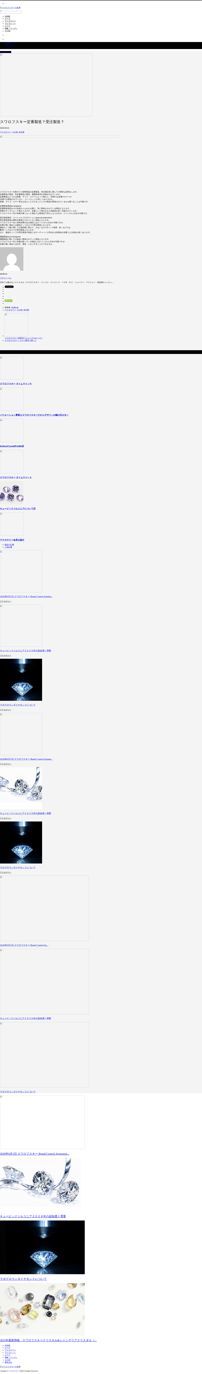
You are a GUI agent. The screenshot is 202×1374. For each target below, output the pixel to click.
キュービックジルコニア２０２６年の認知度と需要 (25, 650)
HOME (7, 16)
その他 (7, 31)
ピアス (7, 26)
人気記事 (8, 547)
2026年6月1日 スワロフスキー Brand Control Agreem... (26, 596)
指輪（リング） (11, 28)
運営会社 (8, 1362)
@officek (14, 307)
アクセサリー (10, 21)
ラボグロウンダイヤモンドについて (18, 705)
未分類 (21, 132)
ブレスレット (10, 24)
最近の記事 (9, 545)
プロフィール (5, 278)
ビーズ (7, 19)
